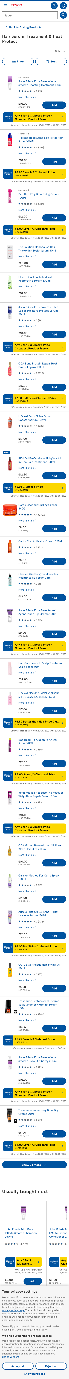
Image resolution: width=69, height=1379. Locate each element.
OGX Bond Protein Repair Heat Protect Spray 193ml (37, 365)
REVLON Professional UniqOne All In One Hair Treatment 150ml (39, 460)
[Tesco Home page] (17, 6)
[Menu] (5, 5)
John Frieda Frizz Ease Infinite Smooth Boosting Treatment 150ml (40, 83)
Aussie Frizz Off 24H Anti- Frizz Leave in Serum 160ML (38, 913)
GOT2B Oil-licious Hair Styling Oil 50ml (39, 966)
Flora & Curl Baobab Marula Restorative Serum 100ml (35, 278)
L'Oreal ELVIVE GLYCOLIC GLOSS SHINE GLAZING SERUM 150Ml (38, 695)
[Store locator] (63, 5)
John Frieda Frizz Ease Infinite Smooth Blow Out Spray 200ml (37, 1059)
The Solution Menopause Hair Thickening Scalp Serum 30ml (37, 248)
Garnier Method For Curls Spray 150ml (38, 877)
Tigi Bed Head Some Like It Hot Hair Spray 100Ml (40, 139)
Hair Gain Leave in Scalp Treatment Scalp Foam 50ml (40, 665)
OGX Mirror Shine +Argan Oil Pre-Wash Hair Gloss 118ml (39, 847)
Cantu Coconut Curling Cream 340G (37, 506)
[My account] (54, 5)
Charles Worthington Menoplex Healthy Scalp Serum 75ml (38, 575)
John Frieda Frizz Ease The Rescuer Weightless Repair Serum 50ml (40, 794)
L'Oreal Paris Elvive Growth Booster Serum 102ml (35, 418)
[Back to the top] (36, 1177)
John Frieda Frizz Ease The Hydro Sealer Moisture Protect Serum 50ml (39, 310)
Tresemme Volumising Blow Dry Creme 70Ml (38, 1112)
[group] (23, 1245)
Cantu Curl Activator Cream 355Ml (40, 541)
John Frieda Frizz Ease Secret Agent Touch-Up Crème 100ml (37, 612)
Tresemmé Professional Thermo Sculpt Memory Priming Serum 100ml (38, 1004)
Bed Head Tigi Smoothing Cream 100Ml (38, 196)
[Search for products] (63, 15)
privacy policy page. (13, 1310)
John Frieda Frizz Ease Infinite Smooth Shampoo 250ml (21, 1232)
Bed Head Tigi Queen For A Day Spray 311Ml (37, 741)
